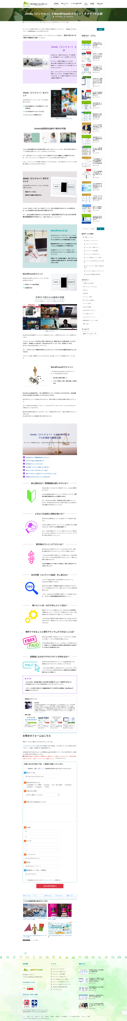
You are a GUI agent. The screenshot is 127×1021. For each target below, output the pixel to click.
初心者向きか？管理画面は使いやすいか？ (38, 457)
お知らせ (47, 722)
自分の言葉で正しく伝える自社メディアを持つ (97, 104)
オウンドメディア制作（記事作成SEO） (94, 266)
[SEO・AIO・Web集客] (86, 127)
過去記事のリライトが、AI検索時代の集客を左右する (97, 138)
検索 (100, 29)
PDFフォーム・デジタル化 (90, 287)
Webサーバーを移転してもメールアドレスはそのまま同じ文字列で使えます (43, 727)
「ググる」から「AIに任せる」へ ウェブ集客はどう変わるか (97, 197)
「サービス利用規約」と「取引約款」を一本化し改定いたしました (98, 173)
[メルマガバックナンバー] (86, 45)
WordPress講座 (87, 307)
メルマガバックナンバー (32, 722)
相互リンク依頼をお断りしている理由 (97, 207)
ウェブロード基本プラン (92, 247)
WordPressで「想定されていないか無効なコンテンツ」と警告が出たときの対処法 (69, 727)
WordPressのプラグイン (89, 310)
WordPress (52, 331)
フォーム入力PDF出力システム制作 (94, 261)
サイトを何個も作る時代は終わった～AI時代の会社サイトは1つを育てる (97, 186)
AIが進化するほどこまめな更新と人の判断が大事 (30, 726)
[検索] (100, 228)
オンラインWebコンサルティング (95, 271)
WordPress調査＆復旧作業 (93, 274)
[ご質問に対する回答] (86, 209)
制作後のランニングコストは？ (34, 464)
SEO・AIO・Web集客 (88, 300)
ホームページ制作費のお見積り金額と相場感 (97, 149)
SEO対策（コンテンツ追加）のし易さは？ (38, 467)
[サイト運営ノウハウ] (86, 80)
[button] (74, 138)
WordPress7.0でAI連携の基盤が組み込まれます (97, 218)
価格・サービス (89, 237)
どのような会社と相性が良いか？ (35, 461)
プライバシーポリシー (48, 880)
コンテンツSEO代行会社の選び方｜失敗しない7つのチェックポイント (97, 127)
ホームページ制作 (34, 940)
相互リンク (41, 768)
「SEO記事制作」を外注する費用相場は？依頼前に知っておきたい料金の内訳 (97, 161)
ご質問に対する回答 (88, 283)
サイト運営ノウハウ (71, 722)
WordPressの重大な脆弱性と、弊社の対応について (98, 93)
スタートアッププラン (92, 244)
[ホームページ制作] (86, 116)
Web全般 (85, 293)
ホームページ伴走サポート (93, 254)
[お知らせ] (86, 56)
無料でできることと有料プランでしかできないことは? (41, 473)
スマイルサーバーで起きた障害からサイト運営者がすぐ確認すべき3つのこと (56, 727)
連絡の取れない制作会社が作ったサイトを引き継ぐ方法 (97, 115)
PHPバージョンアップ (92, 240)
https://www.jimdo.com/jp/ (66, 118)
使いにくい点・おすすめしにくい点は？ (37, 470)
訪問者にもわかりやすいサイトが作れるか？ (38, 477)
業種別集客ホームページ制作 (90, 320)
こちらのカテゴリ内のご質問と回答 (33, 746)
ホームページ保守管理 (92, 251)
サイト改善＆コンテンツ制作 (93, 257)
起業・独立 (86, 324)
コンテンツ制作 (87, 303)
